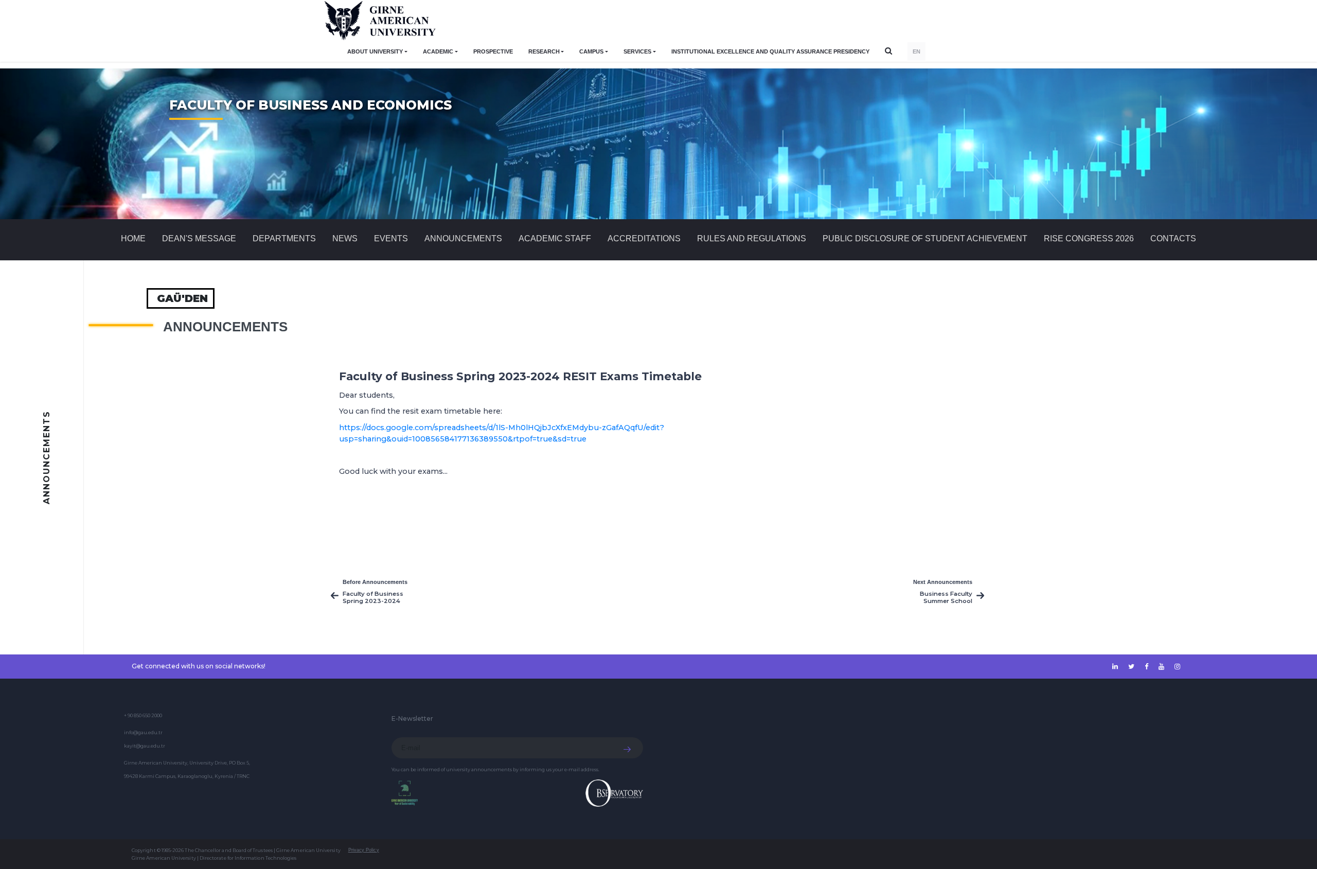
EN (916, 51)
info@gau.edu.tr (143, 732)
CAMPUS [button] (591, 51)
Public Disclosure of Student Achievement (925, 238)
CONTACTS (1173, 238)
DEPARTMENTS (284, 238)
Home (133, 238)
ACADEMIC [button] (438, 51)
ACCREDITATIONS (644, 238)
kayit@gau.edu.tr (144, 746)
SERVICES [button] (637, 51)
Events (391, 238)
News (345, 238)
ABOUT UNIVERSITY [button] (375, 51)
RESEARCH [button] (544, 51)
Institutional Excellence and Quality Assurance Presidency (770, 51)
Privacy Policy (363, 850)
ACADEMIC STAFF (555, 238)
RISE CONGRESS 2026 (1089, 238)
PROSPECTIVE (493, 51)
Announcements (463, 238)
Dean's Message (199, 238)
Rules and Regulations (751, 238)
